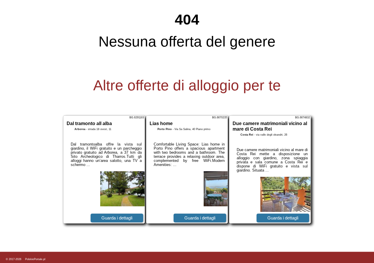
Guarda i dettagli (116, 217)
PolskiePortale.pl (35, 259)
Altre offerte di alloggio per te (187, 85)
